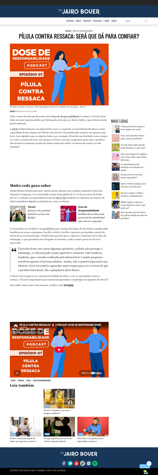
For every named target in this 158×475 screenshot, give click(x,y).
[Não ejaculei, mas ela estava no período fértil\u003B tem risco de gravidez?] (116, 214)
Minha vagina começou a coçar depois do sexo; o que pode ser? (133, 205)
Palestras (97, 20)
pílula (15, 129)
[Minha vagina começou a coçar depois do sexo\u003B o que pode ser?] (116, 204)
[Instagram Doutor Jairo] (88, 463)
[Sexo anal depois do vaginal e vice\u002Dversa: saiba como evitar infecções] (116, 156)
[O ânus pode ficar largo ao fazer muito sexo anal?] (116, 129)
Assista (68, 30)
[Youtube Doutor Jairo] (76, 463)
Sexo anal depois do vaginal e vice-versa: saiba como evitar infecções (134, 157)
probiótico (49, 228)
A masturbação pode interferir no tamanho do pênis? (132, 167)
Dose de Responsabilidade (65, 116)
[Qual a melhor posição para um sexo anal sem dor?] (116, 186)
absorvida (61, 197)
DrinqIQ (68, 285)
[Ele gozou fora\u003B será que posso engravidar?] (116, 177)
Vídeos (78, 20)
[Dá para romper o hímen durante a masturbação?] (116, 195)
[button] (145, 465)
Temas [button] (113, 20)
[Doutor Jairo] (79, 11)
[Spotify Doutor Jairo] (94, 463)
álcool (13, 380)
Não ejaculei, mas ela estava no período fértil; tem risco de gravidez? (134, 215)
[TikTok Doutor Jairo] (82, 463)
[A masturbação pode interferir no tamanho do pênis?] (116, 166)
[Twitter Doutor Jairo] (70, 463)
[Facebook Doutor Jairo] (63, 463)
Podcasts (87, 20)
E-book (106, 20)
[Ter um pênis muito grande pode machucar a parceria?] (116, 147)
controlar (77, 279)
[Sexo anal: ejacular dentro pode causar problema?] (116, 138)
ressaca (21, 380)
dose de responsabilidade (42, 380)
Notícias (70, 20)
